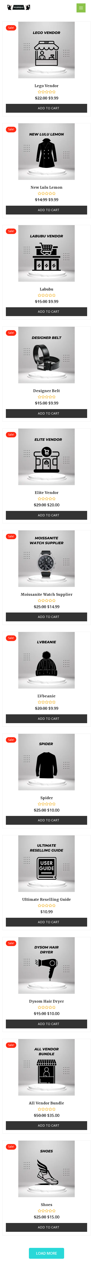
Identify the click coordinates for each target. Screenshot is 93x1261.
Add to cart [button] (48, 108)
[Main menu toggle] (81, 7)
